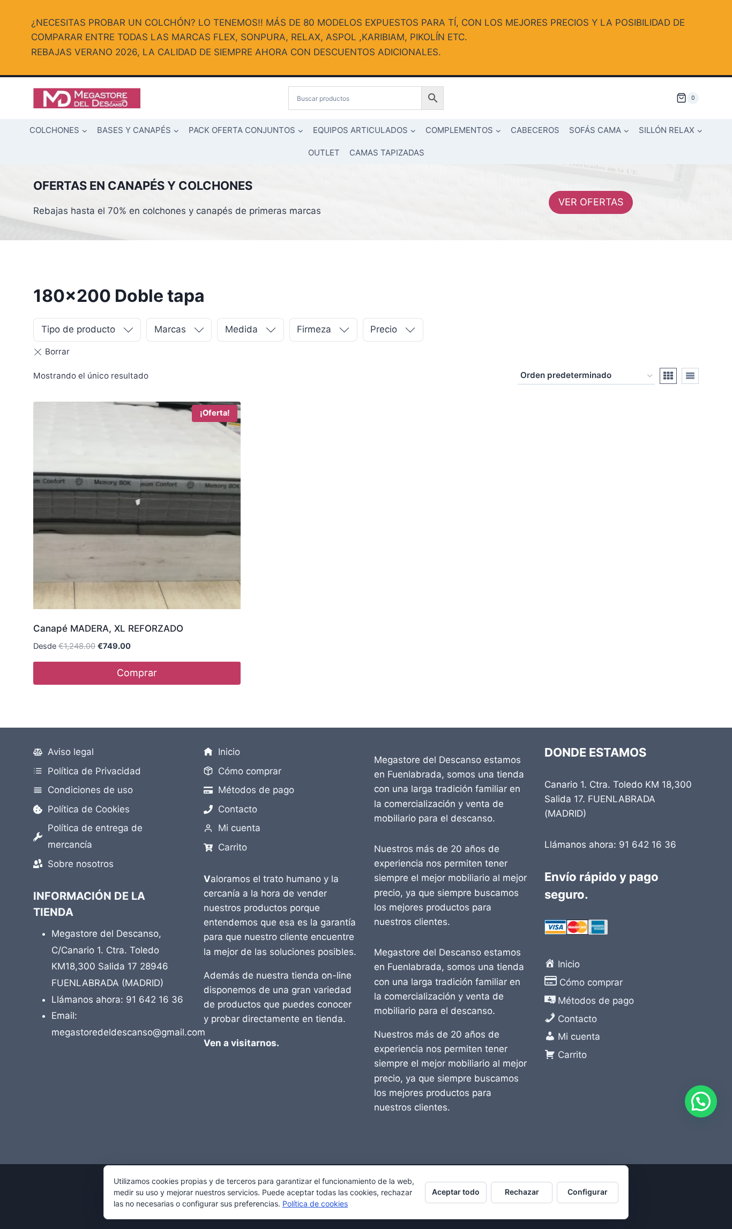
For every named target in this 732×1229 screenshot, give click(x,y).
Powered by (716, 1167)
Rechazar (522, 1191)
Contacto (237, 809)
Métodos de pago (256, 789)
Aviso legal (71, 751)
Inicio (229, 751)
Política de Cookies (89, 809)
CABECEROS (535, 130)
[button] (701, 1101)
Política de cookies (315, 1203)
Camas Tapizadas (386, 152)
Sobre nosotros (81, 863)
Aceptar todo (456, 1191)
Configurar (587, 1191)
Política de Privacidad (94, 771)
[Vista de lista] (690, 376)
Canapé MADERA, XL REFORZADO (108, 628)
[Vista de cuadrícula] (668, 376)
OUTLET (324, 152)
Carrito (232, 847)
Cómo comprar (249, 771)
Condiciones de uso (90, 789)
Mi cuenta (239, 828)
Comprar (137, 672)
